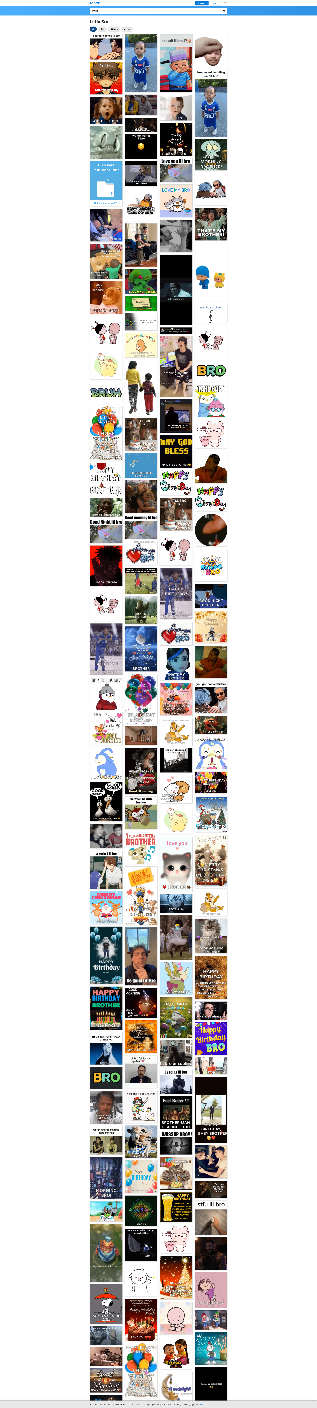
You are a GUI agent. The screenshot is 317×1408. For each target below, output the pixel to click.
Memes (127, 29)
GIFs (102, 29)
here (202, 1404)
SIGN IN (216, 3)
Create (203, 3)
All (93, 29)
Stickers (114, 29)
